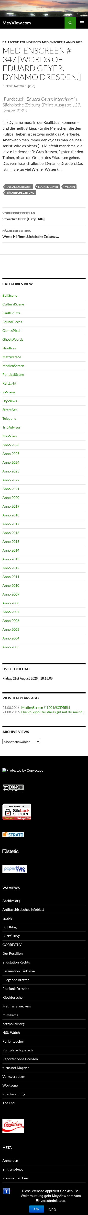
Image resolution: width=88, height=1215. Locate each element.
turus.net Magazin (16, 1068)
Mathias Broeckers (16, 1006)
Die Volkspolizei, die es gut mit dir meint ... (53, 712)
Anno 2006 (10, 620)
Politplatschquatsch (17, 1050)
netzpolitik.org (13, 1024)
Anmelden (10, 1160)
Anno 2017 (10, 524)
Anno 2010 (10, 585)
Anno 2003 (10, 647)
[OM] (31, 86)
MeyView (9, 436)
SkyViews (9, 401)
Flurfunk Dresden (15, 988)
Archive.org (11, 901)
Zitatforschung (13, 1094)
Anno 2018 (10, 515)
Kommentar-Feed (15, 1178)
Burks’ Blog (11, 936)
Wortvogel (10, 1085)
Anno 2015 (10, 541)
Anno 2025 (74, 42)
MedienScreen (53, 42)
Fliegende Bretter (15, 980)
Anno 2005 (10, 629)
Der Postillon (12, 953)
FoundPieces (30, 42)
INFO (52, 1210)
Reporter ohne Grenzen (20, 1059)
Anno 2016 (10, 533)
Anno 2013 (10, 559)
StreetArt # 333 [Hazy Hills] (23, 216)
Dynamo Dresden (19, 186)
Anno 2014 (10, 550)
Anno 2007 (10, 612)
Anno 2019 (10, 506)
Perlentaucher (13, 1041)
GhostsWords (12, 339)
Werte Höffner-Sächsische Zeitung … (30, 234)
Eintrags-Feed (12, 1169)
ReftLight (9, 383)
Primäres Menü (82, 23)
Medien (70, 186)
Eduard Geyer (48, 186)
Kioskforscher (13, 997)
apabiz (7, 918)
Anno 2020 (10, 497)
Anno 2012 (10, 568)
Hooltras (9, 348)
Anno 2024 (10, 462)
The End (8, 1103)
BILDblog (9, 927)
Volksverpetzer (13, 1076)
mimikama (10, 1015)
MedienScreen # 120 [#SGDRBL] (45, 707)
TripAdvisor (11, 427)
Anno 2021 (10, 489)
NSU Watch (11, 1032)
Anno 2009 (10, 594)
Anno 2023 (10, 471)
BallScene (10, 42)
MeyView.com (16, 22)
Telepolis (9, 418)
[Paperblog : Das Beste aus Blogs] (14, 869)
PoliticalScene (13, 374)
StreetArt (9, 410)
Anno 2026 (10, 445)
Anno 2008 (10, 603)
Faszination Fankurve (18, 971)
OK (36, 1209)
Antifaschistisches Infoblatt (23, 909)
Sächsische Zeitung (20, 192)
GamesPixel (11, 330)
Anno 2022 (10, 480)
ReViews (8, 392)
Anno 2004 (10, 638)
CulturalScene (13, 304)
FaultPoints (11, 313)
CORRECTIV (12, 945)
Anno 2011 (10, 577)
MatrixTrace (11, 357)
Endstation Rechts (16, 962)
